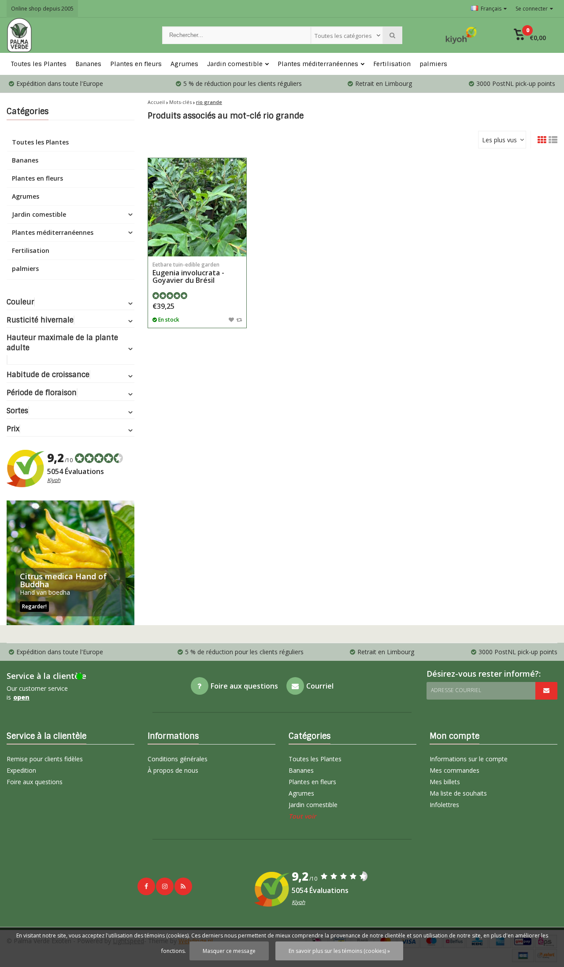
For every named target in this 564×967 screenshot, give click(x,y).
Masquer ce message (229, 951)
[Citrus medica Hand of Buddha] (70, 562)
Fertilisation (392, 64)
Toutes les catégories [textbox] (343, 36)
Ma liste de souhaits (458, 793)
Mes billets (445, 782)
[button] (529, 35)
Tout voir (302, 816)
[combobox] (347, 35)
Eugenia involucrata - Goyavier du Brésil (188, 273)
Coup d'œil (197, 243)
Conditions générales (178, 759)
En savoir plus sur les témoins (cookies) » (339, 951)
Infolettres (444, 804)
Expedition (21, 770)
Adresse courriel (456, 690)
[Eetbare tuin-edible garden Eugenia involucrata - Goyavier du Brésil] (197, 207)
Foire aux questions (35, 782)
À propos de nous (173, 770)
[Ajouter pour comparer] (239, 319)
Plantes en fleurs (136, 64)
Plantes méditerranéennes (318, 64)
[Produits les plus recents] (183, 886)
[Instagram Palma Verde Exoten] (165, 886)
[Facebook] (146, 886)
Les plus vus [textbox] (499, 140)
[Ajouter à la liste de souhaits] (231, 319)
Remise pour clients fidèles (45, 759)
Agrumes (184, 64)
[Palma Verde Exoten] (76, 35)
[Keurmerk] (461, 35)
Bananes (88, 64)
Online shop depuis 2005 (42, 8)
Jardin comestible (235, 64)
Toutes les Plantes (39, 64)
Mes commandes (454, 770)
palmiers (433, 64)
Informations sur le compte (469, 759)
